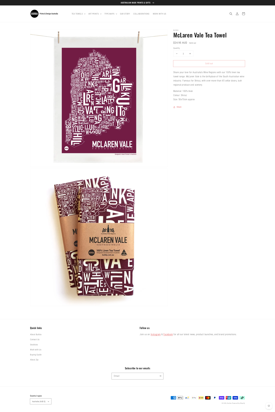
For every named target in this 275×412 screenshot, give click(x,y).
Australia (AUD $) (39, 401)
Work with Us (35, 349)
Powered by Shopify (238, 403)
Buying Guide (35, 355)
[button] (231, 14)
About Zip (34, 360)
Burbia (229, 403)
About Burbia (35, 334)
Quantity (176, 48)
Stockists (34, 344)
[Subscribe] (160, 376)
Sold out (209, 63)
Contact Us (35, 339)
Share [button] (179, 107)
